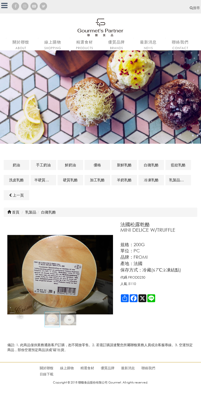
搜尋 (196, 7)
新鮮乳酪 (124, 164)
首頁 (15, 212)
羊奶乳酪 (124, 179)
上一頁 (18, 195)
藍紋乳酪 (178, 164)
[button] (109, 275)
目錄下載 (46, 374)
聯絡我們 (148, 368)
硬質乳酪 (70, 179)
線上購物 (67, 368)
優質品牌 (107, 368)
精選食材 (87, 368)
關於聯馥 (46, 368)
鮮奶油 (70, 164)
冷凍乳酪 (151, 179)
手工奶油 (43, 164)
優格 (97, 164)
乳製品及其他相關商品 (180, 179)
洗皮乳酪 (16, 179)
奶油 (16, 164)
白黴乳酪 (151, 164)
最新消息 (128, 368)
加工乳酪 (97, 179)
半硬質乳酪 (43, 179)
